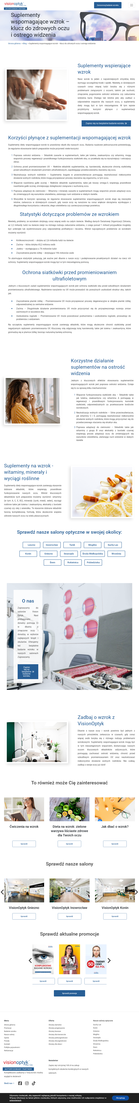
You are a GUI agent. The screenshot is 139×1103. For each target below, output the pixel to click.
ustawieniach (15, 1100)
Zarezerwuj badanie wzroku (108, 5)
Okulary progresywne (57, 1028)
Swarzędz (69, 553)
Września (116, 553)
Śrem (52, 562)
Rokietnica (72, 562)
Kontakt (7, 1044)
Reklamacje (8, 1051)
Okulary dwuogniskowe (58, 1041)
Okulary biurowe (55, 1031)
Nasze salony (9, 1034)
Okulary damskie (55, 1025)
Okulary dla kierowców (57, 1034)
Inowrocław (52, 545)
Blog (25, 43)
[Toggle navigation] (131, 5)
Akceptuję (120, 1098)
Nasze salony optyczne (103, 1021)
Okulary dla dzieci (55, 1044)
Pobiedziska (93, 562)
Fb (20, 1083)
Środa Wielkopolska (92, 553)
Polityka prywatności (12, 1047)
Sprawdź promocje (69, 993)
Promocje (7, 1028)
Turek (72, 545)
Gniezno (48, 553)
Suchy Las (113, 545)
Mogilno (92, 545)
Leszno (31, 545)
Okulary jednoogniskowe (58, 1038)
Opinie (6, 1038)
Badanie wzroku (10, 1031)
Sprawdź (24, 844)
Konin (28, 553)
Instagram (27, 1083)
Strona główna (14, 43)
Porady (6, 1041)
